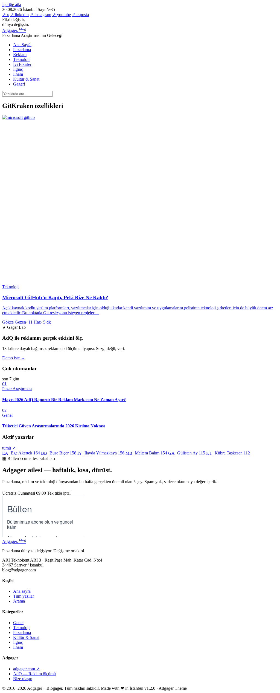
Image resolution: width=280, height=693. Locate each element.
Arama (19, 601)
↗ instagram (40, 14)
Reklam (20, 54)
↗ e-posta (80, 14)
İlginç (18, 69)
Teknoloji (21, 59)
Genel (18, 622)
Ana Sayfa (22, 44)
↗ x (5, 14)
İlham (18, 74)
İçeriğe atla (11, 4)
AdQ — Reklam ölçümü (34, 673)
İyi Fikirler (22, 64)
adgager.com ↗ (26, 668)
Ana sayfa (22, 591)
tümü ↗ (9, 448)
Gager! (19, 84)
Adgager (14, 30)
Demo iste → (13, 358)
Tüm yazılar (23, 596)
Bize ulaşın (22, 678)
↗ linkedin (19, 14)
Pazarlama (22, 49)
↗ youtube (61, 14)
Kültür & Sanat (26, 79)
